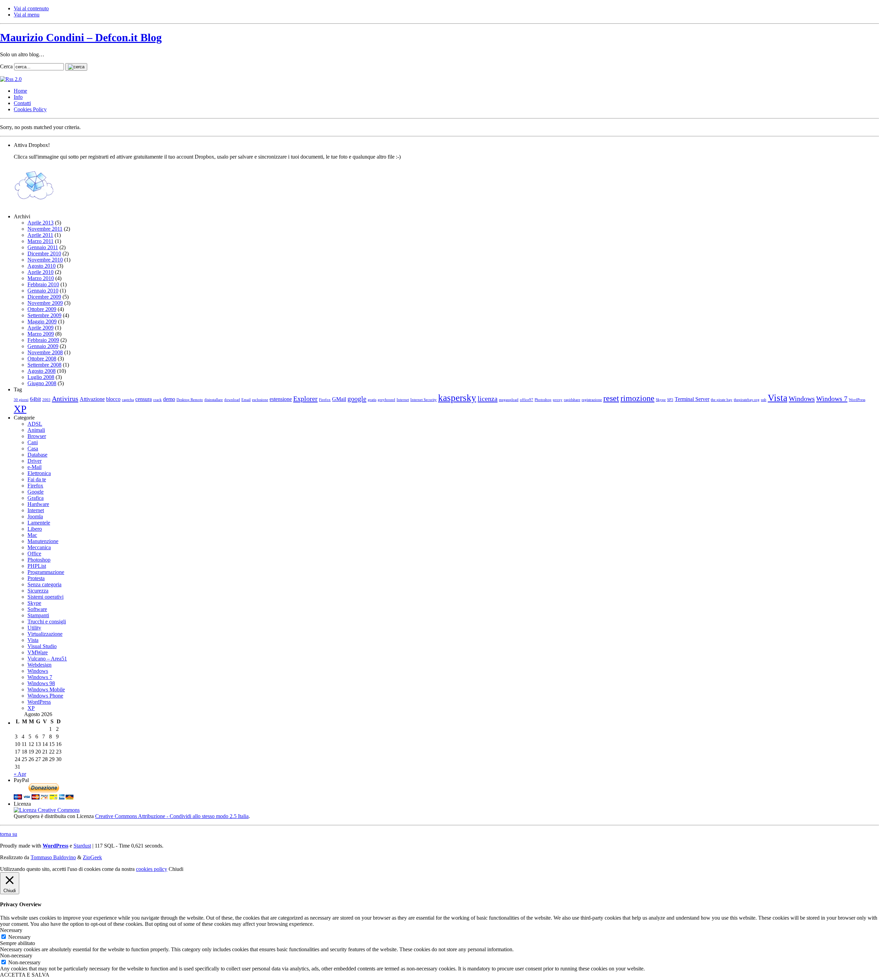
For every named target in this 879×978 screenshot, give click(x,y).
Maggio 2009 (42, 321)
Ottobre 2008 (41, 358)
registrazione (592, 400)
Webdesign (39, 665)
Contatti (22, 103)
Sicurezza (37, 591)
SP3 (670, 400)
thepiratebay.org (747, 400)
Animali (36, 430)
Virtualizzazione (44, 634)
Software (37, 609)
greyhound (386, 400)
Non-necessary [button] (16, 955)
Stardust (82, 846)
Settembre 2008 (44, 365)
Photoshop (543, 400)
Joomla (35, 516)
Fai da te (36, 479)
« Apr (20, 774)
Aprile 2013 (40, 223)
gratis (372, 400)
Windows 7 (831, 398)
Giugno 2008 (41, 383)
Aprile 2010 (40, 272)
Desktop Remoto (189, 400)
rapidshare (572, 400)
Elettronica (39, 473)
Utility (34, 628)
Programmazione (45, 572)
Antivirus (65, 398)
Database (37, 455)
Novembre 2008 (45, 352)
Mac (32, 535)
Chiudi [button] (176, 869)
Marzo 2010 (40, 278)
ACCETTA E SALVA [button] (24, 975)
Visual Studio (42, 646)
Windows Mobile (46, 689)
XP (20, 408)
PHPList (36, 566)
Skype (661, 400)
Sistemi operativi (45, 597)
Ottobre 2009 (41, 309)
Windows (802, 398)
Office (34, 553)
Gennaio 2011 (42, 247)
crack (157, 400)
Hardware (38, 504)
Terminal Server (692, 399)
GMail (339, 399)
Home (20, 91)
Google (35, 492)
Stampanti (38, 615)
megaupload (508, 400)
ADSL (34, 424)
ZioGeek (92, 857)
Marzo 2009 (40, 334)
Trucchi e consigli (46, 621)
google (356, 398)
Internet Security (423, 400)
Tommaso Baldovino (53, 857)
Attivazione (92, 399)
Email (246, 400)
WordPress (857, 400)
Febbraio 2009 (43, 340)
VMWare (37, 652)
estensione (281, 399)
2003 (46, 400)
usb (763, 400)
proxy (557, 400)
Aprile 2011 (40, 235)
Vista (777, 398)
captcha (128, 400)
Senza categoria (44, 584)
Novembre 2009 (45, 303)
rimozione (637, 398)
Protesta (36, 578)
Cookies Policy (30, 109)
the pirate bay (721, 400)
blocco (113, 399)
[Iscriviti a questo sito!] (11, 79)
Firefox (325, 400)
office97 (526, 400)
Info (18, 97)
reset (611, 398)
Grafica (35, 498)
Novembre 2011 (44, 229)
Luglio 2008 (40, 377)
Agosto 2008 (41, 371)
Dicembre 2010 (44, 253)
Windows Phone (45, 696)
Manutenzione (42, 541)
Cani (32, 442)
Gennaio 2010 (42, 291)
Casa (32, 448)
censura (143, 399)
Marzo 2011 (40, 241)
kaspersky (457, 398)
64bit (35, 399)
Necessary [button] (11, 930)
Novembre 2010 (45, 260)
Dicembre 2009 (44, 297)
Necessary (19, 937)
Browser (36, 436)
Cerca (6, 66)
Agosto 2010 (41, 266)
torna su (8, 834)
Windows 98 (41, 683)
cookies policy (151, 869)
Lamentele (38, 523)
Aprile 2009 (40, 328)
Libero (34, 529)
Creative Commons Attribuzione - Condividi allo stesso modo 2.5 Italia (172, 816)
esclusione (260, 400)
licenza (488, 398)
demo (169, 399)
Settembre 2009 (44, 315)
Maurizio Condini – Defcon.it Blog (81, 37)
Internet (403, 400)
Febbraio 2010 (43, 284)
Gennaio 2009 (42, 346)
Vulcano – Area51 (47, 658)
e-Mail (34, 467)
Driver (34, 461)
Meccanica (39, 547)
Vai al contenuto (31, 8)
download (232, 400)
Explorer (305, 398)
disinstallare (213, 400)
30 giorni (21, 400)
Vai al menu (26, 15)
